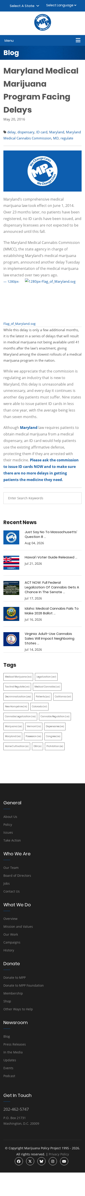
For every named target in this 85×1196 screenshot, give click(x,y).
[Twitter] (30, 1161)
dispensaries (55, 726)
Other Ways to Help (18, 1009)
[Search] (75, 498)
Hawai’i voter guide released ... (51, 557)
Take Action (12, 840)
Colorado (39, 706)
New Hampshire (16, 706)
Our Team (11, 867)
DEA (37, 746)
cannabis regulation (55, 716)
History (8, 950)
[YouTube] (64, 1161)
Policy (7, 824)
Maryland (56, 132)
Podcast (9, 1076)
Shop (7, 1001)
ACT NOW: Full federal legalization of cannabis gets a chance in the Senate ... (52, 587)
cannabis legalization (20, 716)
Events (8, 1068)
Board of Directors (17, 875)
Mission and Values (18, 926)
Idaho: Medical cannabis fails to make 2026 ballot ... (52, 610)
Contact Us (11, 891)
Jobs (6, 883)
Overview (10, 918)
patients (43, 696)
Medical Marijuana (18, 676)
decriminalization (18, 696)
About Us (10, 816)
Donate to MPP (14, 977)
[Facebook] (19, 1161)
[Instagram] (53, 1161)
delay (11, 132)
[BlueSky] (41, 1161)
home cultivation (17, 746)
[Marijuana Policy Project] (42, 29)
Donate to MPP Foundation (23, 985)
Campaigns (11, 942)
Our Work (10, 934)
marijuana (13, 726)
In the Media (13, 1052)
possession (33, 736)
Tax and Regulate (17, 686)
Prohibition (54, 746)
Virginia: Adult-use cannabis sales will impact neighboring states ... (49, 638)
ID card (41, 132)
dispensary (25, 132)
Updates (9, 1060)
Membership (13, 993)
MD (56, 138)
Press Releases (14, 1044)
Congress (53, 736)
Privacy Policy (59, 1154)
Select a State (23, 5)
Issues (8, 832)
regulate (67, 138)
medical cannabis (47, 686)
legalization (46, 676)
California (63, 696)
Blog (6, 1036)
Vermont (34, 726)
